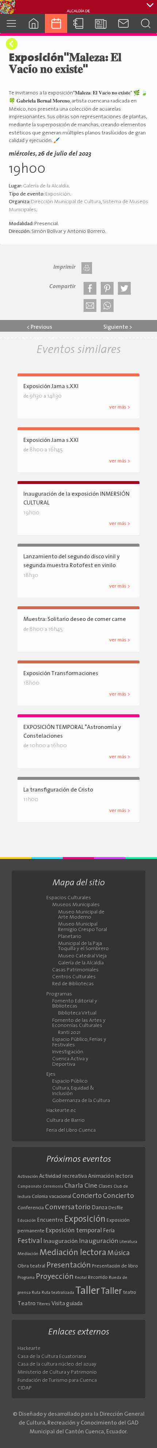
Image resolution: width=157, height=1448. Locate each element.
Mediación (28, 1254)
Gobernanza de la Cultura (81, 1100)
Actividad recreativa (63, 1176)
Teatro (26, 1304)
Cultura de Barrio (65, 1120)
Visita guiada (67, 1304)
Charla (73, 1186)
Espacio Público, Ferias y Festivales (79, 1042)
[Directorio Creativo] (78, 23)
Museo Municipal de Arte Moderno (81, 915)
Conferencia (31, 1208)
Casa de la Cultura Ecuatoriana (52, 1356)
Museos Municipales (76, 905)
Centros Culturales (74, 977)
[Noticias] (101, 23)
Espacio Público (70, 1081)
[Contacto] (123, 23)
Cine (90, 1186)
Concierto (87, 1196)
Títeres (43, 1304)
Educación (27, 1221)
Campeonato (30, 1187)
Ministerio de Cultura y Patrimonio (57, 1372)
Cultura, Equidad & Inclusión (73, 1091)
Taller (87, 1291)
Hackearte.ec (61, 1110)
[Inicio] (33, 23)
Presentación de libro (115, 1266)
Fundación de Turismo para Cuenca (57, 1380)
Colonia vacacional (51, 1196)
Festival (30, 1241)
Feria (109, 1231)
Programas (59, 994)
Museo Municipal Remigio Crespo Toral (82, 927)
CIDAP (25, 1388)
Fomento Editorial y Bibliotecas (74, 1004)
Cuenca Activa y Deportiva (70, 1062)
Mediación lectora (72, 1252)
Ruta (36, 1293)
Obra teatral (31, 1266)
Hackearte (29, 1348)
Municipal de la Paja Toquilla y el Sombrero (83, 946)
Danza (99, 1208)
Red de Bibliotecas (73, 984)
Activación (28, 1177)
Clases (105, 1186)
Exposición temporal (74, 1231)
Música (118, 1253)
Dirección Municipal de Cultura (66, 202)
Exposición (57, 194)
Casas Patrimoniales (75, 970)
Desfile (115, 1208)
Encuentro (50, 1220)
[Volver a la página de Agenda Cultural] (12, 44)
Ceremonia (53, 1187)
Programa (26, 1278)
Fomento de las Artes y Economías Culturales (79, 1023)
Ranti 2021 (69, 1032)
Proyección (55, 1277)
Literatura (128, 1242)
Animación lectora (110, 1176)
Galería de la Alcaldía (46, 186)
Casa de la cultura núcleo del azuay (57, 1364)
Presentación (68, 1265)
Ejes (50, 1074)
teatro (129, 1292)
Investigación (67, 1052)
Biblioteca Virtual (77, 1013)
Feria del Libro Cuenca (71, 1130)
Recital (81, 1278)
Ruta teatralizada (58, 1293)
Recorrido (98, 1277)
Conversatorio (68, 1207)
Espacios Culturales (68, 898)
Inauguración (60, 1241)
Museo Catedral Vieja (82, 956)
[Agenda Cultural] (56, 23)
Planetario (69, 936)
